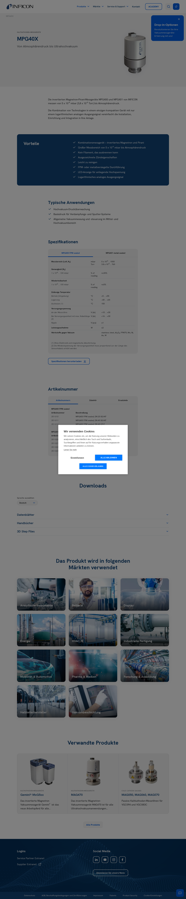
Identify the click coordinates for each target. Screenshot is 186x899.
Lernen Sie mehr (70, 450)
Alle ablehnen (108, 458)
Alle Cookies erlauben (93, 466)
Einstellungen (77, 458)
